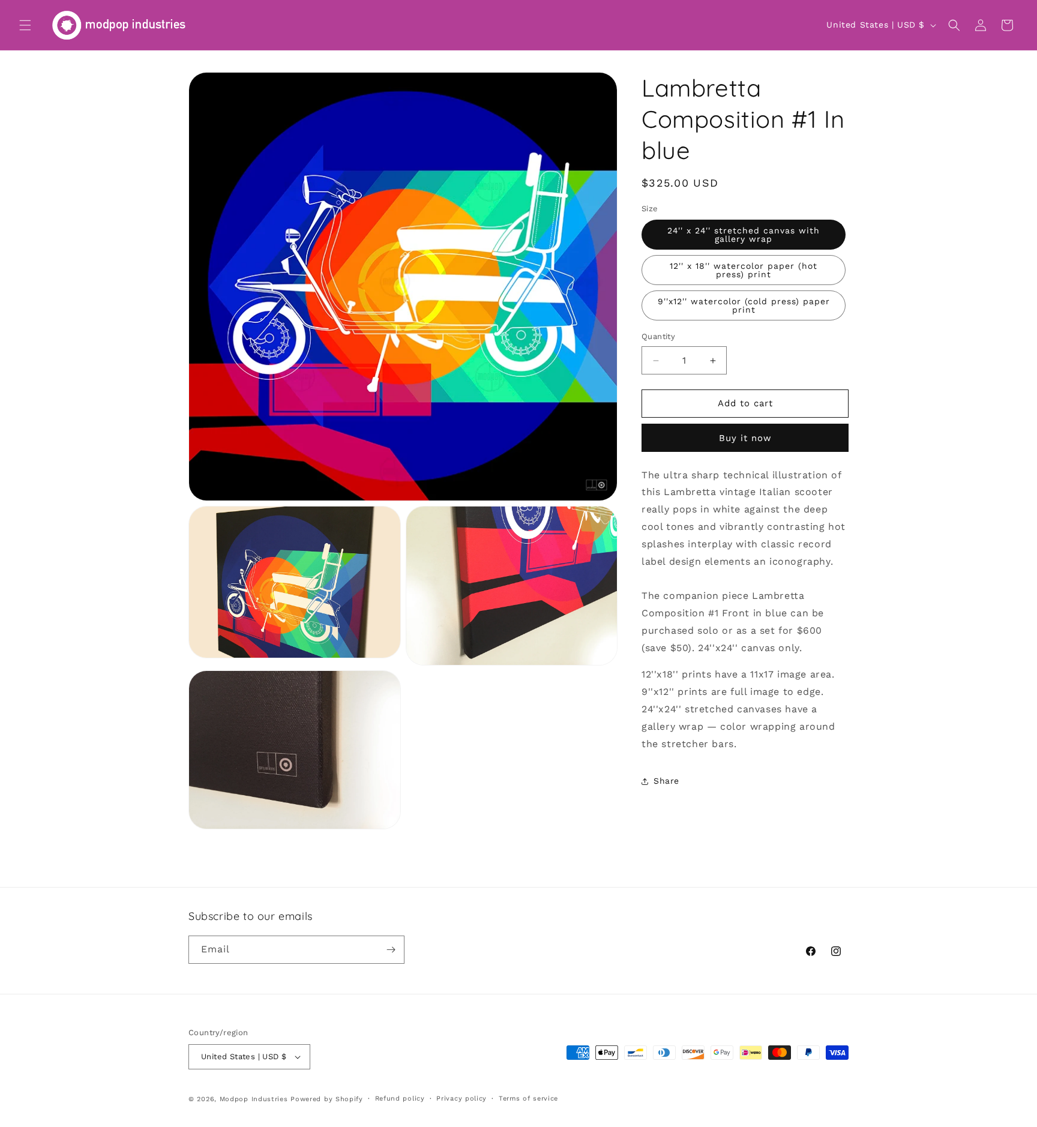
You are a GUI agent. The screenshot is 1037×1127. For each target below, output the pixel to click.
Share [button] (666, 781)
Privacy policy (461, 1098)
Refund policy (400, 1098)
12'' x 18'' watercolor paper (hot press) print (743, 271)
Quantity (658, 336)
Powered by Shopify (326, 1099)
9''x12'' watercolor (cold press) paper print (744, 306)
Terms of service (528, 1098)
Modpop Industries (254, 1099)
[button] (25, 25)
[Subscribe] (390, 950)
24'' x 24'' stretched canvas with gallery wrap (743, 235)
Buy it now (745, 438)
